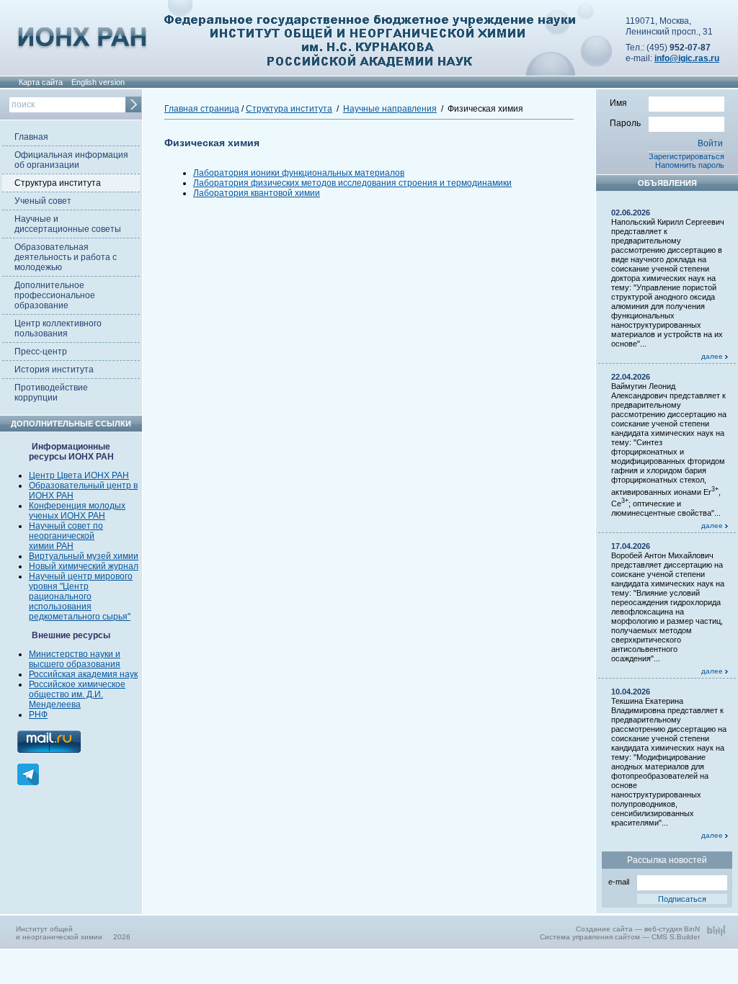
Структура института (57, 183)
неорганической (61, 536)
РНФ (38, 715)
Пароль (625, 123)
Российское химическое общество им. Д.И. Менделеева (77, 694)
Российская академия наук (83, 674)
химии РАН (51, 546)
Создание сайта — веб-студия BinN (638, 929)
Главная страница (201, 109)
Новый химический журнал (83, 566)
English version (98, 82)
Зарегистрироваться (686, 156)
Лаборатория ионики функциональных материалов (298, 173)
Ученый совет (42, 201)
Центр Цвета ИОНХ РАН (79, 475)
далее (713, 356)
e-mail (618, 881)
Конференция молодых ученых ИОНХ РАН (77, 511)
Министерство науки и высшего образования (74, 659)
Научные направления (390, 109)
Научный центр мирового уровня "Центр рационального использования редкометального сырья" (81, 596)
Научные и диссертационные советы (67, 224)
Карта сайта (41, 82)
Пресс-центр (40, 351)
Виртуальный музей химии (83, 556)
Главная (31, 137)
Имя (618, 103)
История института (54, 369)
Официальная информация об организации (71, 160)
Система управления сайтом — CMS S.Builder (620, 937)
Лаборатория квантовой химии (256, 193)
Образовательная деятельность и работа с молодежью (65, 257)
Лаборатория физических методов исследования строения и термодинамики (352, 183)
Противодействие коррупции (51, 393)
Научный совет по (66, 526)
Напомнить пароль (689, 165)
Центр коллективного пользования (58, 328)
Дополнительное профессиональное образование (54, 295)
